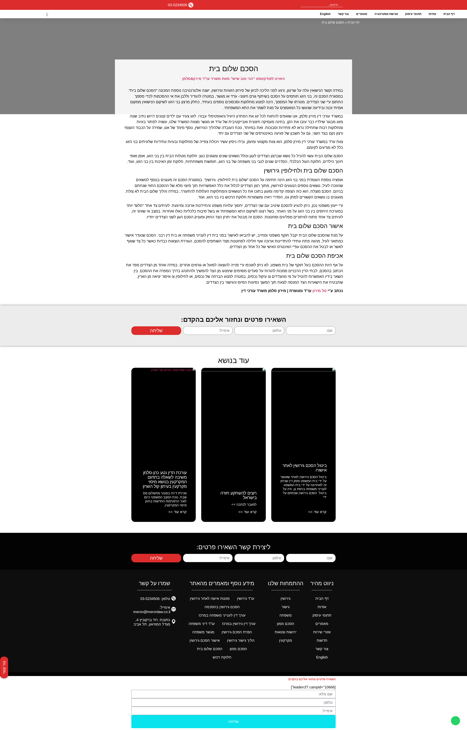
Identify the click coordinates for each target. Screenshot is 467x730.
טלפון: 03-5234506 (155, 599)
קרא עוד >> (317, 512)
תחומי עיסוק (413, 14)
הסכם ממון (285, 624)
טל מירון (319, 291)
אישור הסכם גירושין (205, 640)
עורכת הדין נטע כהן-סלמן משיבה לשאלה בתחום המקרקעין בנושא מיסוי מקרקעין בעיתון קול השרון (165, 479)
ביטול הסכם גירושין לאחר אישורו (304, 467)
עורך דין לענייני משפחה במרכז (222, 615)
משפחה (285, 615)
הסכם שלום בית (209, 649)
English (325, 14)
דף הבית (449, 14)
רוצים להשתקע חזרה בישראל (238, 495)
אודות (432, 14)
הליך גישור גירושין (240, 640)
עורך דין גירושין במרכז (239, 624)
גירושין (285, 598)
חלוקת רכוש (222, 657)
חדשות (322, 640)
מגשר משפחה (203, 632)
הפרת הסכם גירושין (237, 632)
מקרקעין (285, 640)
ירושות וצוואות (285, 632)
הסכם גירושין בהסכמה (222, 607)
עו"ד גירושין (245, 598)
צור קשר (343, 14)
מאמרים (361, 14)
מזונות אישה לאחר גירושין (210, 598)
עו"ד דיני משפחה (202, 624)
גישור (285, 607)
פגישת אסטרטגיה (386, 14)
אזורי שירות (322, 632)
